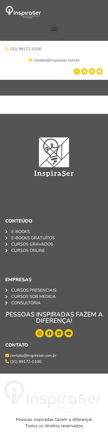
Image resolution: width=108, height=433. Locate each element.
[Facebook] (84, 71)
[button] (54, 28)
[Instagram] (77, 71)
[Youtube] (99, 71)
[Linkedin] (92, 71)
